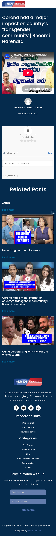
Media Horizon (34, 530)
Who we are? (28, 423)
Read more (8, 209)
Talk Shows (28, 445)
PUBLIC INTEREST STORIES (28, 458)
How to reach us (28, 431)
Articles (28, 467)
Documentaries (28, 449)
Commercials (28, 463)
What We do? (28, 427)
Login (50, 153)
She (28, 454)
